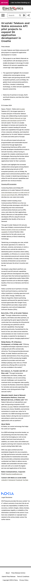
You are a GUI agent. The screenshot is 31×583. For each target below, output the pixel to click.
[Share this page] (28, 15)
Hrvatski (22, 109)
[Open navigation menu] (3, 15)
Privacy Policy (23, 580)
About (8, 573)
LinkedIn (4, 480)
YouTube (25, 480)
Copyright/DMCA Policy (10, 580)
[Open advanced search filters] (24, 15)
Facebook (19, 480)
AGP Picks (4, 2)
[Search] (20, 15)
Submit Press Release (8, 576)
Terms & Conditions (23, 576)
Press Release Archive (18, 573)
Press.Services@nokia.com (13, 474)
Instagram (12, 480)
